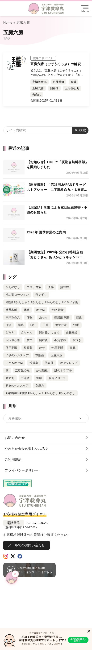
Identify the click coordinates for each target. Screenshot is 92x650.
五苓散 (25, 378)
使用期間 (57, 347)
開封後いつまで (49, 332)
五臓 (73, 82)
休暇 (30, 317)
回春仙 (54, 88)
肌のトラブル (63, 370)
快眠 (76, 325)
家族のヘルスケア (17, 385)
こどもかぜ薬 (14, 363)
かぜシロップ (69, 363)
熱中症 (64, 287)
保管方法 (61, 325)
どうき (10, 332)
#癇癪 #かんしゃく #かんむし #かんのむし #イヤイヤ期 (42, 302)
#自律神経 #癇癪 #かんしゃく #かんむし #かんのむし (40, 393)
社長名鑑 (11, 310)
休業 (27, 310)
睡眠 (21, 325)
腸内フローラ (57, 378)
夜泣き (77, 340)
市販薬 (39, 355)
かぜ (42, 347)
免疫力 (39, 385)
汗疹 (9, 325)
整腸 (39, 378)
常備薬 (33, 363)
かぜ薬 (40, 310)
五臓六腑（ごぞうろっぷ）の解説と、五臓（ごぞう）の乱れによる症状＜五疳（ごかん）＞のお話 (57, 64)
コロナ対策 (34, 287)
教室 (30, 340)
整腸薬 (28, 347)
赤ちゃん (27, 332)
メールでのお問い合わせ (26, 545)
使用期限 (11, 347)
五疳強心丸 (72, 88)
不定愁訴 (60, 340)
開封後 (43, 340)
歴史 (79, 317)
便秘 (51, 287)
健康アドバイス (43, 58)
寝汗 (33, 325)
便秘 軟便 (57, 310)
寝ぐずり (41, 294)
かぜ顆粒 (42, 370)
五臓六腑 (38, 88)
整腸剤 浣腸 (62, 317)
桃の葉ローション (17, 294)
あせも (43, 317)
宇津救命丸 (39, 82)
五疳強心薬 (13, 340)
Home (8, 22)
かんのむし (13, 287)
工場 (46, 325)
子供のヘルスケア (17, 355)
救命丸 (36, 94)
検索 (82, 130)
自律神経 (58, 82)
